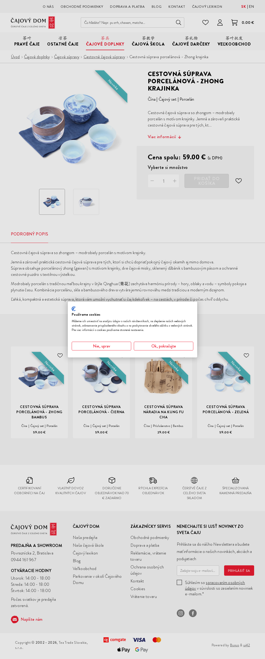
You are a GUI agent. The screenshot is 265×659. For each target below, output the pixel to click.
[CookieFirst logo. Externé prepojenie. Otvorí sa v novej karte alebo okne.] (74, 308)
